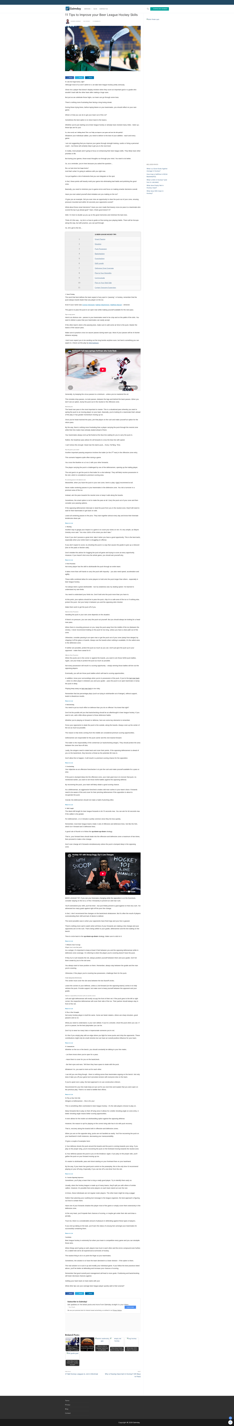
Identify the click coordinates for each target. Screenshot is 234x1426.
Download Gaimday (160, 8)
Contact (68, 1413)
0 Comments (96, 21)
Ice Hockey (86, 21)
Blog (66, 1409)
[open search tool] (148, 9)
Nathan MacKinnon (102, 305)
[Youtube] (163, 2)
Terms (67, 1400)
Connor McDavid (88, 305)
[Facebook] (154, 2)
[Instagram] (167, 2)
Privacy (67, 1405)
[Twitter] (159, 2)
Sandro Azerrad (76, 21)
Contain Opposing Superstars (75, 1177)
